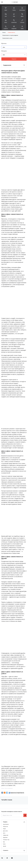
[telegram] (7, 793)
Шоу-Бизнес (6, 824)
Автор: (7, 788)
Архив (4, 846)
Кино (4, 844)
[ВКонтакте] (2, 793)
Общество (5, 826)
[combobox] (14, 47)
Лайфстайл (5, 835)
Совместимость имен (7, 38)
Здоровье (5, 837)
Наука (4, 828)
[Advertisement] (14, 174)
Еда (4, 841)
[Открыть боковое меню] (2, 2)
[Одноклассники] (4, 793)
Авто (4, 833)
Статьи (4, 32)
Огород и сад (6, 839)
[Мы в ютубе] (12, 858)
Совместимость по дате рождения (10, 35)
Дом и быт (5, 831)
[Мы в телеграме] (7, 858)
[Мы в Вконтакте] (2, 858)
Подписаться (25, 815)
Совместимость (11, 32)
